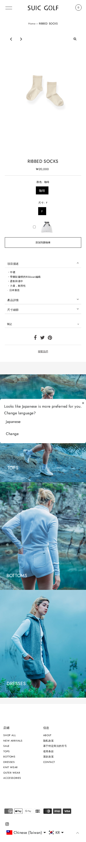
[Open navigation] (8, 7)
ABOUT (47, 735)
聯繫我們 (43, 351)
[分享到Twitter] (42, 338)
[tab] (43, 263)
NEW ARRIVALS (12, 740)
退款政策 (48, 756)
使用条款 (48, 751)
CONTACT (49, 762)
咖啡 (42, 191)
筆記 (9, 324)
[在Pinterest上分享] (50, 338)
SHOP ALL (9, 735)
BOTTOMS (9, 756)
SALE (6, 746)
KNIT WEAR (10, 767)
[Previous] (10, 39)
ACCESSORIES (12, 778)
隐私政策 (48, 740)
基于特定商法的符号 (55, 746)
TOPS (6, 751)
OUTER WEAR (11, 772)
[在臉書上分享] (35, 338)
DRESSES (9, 762)
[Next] (21, 39)
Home (31, 24)
